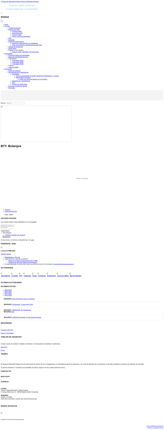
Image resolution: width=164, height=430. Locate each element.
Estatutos (11, 40)
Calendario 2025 (17, 62)
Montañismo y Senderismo (21, 81)
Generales (15, 74)
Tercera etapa (16, 35)
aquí (32, 240)
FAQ (9, 38)
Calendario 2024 (17, 60)
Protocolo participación (16, 41)
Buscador (11, 88)
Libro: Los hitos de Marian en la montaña (33, 79)
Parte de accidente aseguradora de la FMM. (23, 261)
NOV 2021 (8, 293)
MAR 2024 (8, 292)
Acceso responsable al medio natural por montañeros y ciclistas (37, 76)
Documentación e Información (18, 72)
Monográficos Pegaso (23, 77)
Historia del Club (14, 29)
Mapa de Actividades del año (18, 57)
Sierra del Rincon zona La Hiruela (23, 299)
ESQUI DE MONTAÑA (19, 84)
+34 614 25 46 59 (7, 378)
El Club (7, 26)
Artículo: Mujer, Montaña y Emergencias (25, 52)
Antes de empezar (14, 71)
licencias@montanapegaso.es (64, 264)
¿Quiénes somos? (14, 28)
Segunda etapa (17, 33)
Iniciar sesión (5, 231)
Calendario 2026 (17, 64)
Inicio (6, 24)
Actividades (8, 53)
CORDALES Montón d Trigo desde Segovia (26, 317)
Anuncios (4, 347)
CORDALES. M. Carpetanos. (21, 310)
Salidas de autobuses (15, 47)
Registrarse (6, 237)
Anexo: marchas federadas (21, 36)
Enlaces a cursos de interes (17, 86)
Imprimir (8, 210)
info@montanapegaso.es (9, 383)
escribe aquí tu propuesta (73, 367)
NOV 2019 (8, 295)
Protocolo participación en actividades (25, 43)
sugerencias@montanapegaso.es (12, 385)
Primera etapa (17, 31)
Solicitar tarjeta (6, 254)
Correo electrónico (11, 211)
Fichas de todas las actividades (19, 55)
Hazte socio (12, 48)
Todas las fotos (13, 67)
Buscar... (4, 103)
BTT (13, 83)
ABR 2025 (8, 290)
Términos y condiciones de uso (155, 427)
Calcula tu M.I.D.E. (7, 330)
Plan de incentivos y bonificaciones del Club (27, 45)
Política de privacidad (157, 426)
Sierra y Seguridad (7, 333)
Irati (13, 312)
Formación (8, 69)
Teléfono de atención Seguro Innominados (22, 262)
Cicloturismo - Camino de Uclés (22, 304)
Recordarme (7, 233)
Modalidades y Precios (12, 257)
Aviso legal (149, 426)
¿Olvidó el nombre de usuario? (15, 235)
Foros (3, 350)
